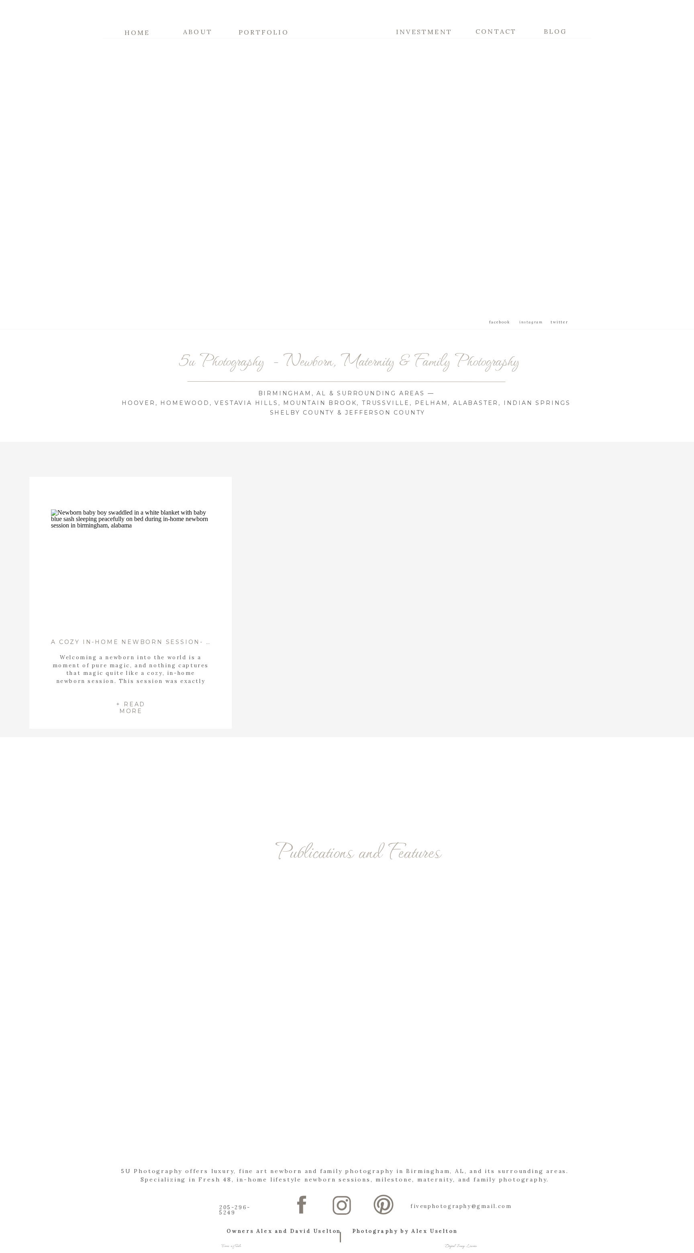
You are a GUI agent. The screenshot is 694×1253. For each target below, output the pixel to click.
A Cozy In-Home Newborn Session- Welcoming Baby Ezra (177, 642)
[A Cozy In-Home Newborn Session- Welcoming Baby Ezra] (130, 569)
